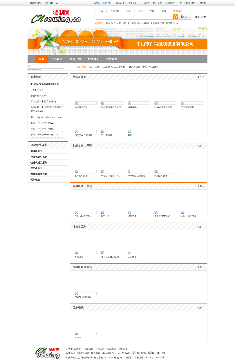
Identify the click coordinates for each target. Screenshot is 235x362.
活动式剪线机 (81, 107)
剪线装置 (79, 256)
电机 (124, 23)
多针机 (146, 23)
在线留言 (112, 59)
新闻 (152, 11)
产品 (100, 11)
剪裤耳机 (132, 107)
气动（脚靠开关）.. (84, 216)
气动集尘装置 (161, 176)
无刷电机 (35, 179)
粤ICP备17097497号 (155, 357)
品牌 (128, 11)
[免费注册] (107, 3)
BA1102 (105, 216)
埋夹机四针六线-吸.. (111, 256)
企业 (140, 11)
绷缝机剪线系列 (38, 174)
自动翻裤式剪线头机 (111, 107)
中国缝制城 (201, 346)
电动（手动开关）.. (190, 216)
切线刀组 (132, 216)
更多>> (201, 77)
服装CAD (110, 23)
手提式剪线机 (133, 66)
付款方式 (99, 348)
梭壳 (118, 23)
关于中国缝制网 (187, 3)
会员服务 (132, 3)
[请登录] (97, 3)
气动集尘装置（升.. (110, 176)
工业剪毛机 (119, 66)
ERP (162, 23)
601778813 (144, 353)
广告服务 (145, 3)
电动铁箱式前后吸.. (137, 176)
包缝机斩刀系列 (38, 162)
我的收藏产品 (51, 3)
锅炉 (139, 23)
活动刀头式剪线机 (150, 66)
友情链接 (122, 348)
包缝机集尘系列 (38, 156)
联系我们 (203, 3)
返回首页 (120, 3)
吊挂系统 (131, 23)
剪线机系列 (36, 151)
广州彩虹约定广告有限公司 (79, 357)
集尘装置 (132, 256)
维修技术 (177, 11)
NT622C (78, 337)
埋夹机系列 (36, 168)
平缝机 (169, 23)
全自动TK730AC (162, 216)
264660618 (160, 353)
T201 (91, 66)
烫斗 (175, 23)
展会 (164, 11)
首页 (41, 59)
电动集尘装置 (81, 176)
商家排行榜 (200, 17)
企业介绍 (75, 59)
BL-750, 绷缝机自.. (83, 297)
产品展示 (56, 59)
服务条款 (111, 348)
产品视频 (114, 11)
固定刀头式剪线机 (104, 66)
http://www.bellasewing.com (49, 117)
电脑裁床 (155, 23)
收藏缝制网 (35, 3)
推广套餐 (157, 3)
